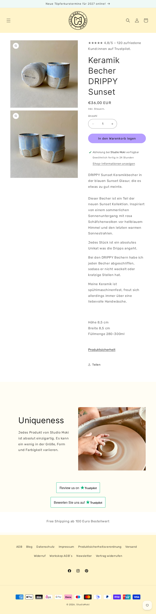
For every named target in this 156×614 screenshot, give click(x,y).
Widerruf (40, 556)
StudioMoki (83, 604)
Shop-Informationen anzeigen (114, 163)
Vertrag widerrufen (109, 556)
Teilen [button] (96, 364)
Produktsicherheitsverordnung (99, 547)
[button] (8, 20)
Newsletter (84, 556)
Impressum (66, 547)
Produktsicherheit (101, 350)
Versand (131, 547)
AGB (19, 547)
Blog (29, 547)
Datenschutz (45, 547)
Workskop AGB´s (61, 556)
